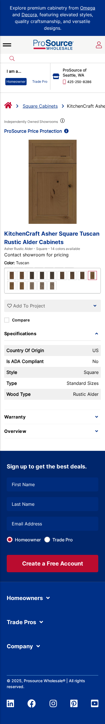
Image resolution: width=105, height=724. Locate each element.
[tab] (52, 334)
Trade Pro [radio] (39, 81)
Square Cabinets (40, 106)
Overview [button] (15, 431)
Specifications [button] (20, 333)
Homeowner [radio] (15, 81)
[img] (62, 121)
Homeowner (28, 540)
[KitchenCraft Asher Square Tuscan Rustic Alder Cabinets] (52, 182)
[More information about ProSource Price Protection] (65, 131)
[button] (7, 45)
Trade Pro (62, 540)
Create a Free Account (52, 563)
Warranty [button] (14, 417)
